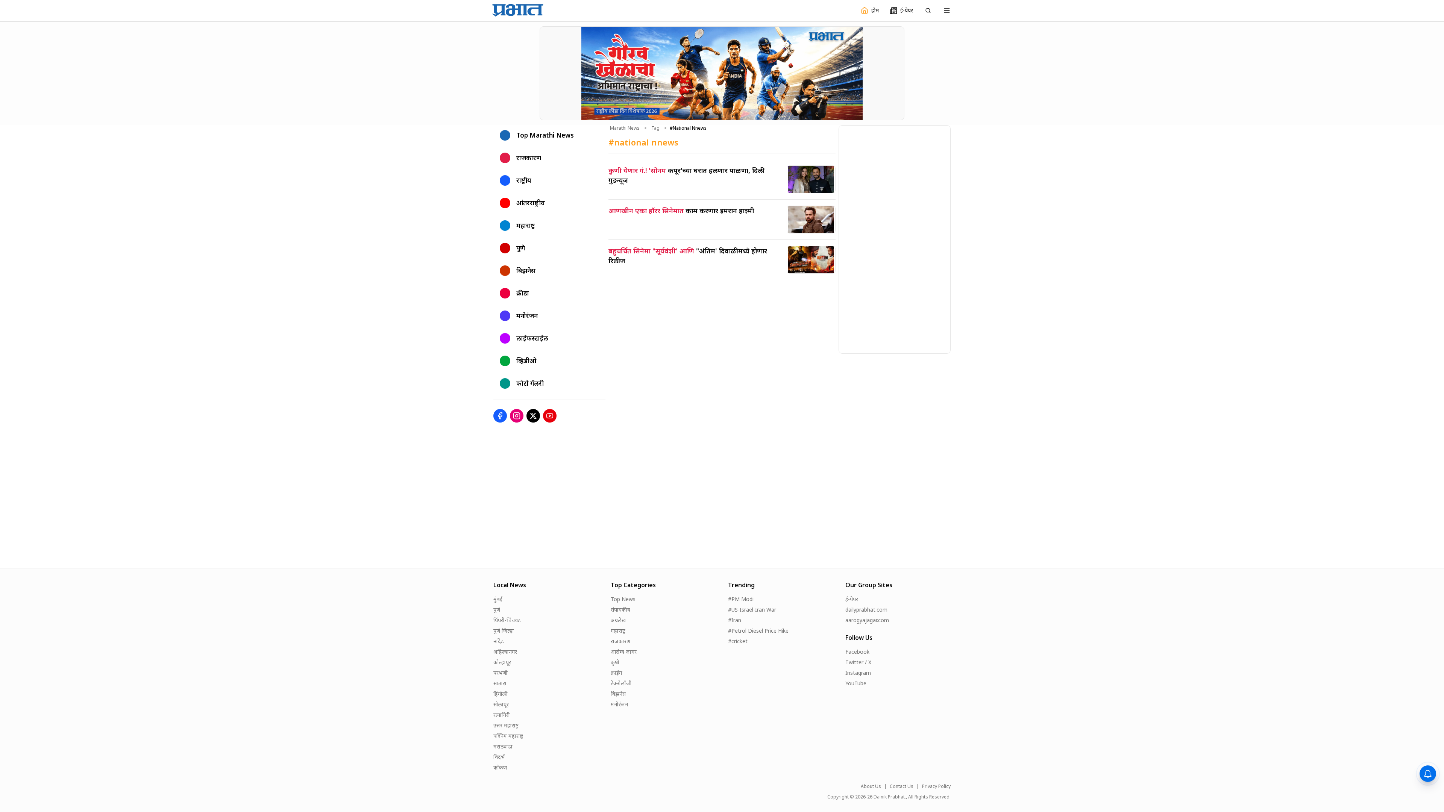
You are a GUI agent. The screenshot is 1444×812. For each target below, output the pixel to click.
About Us (871, 786)
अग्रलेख (618, 620)
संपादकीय (620, 609)
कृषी (615, 662)
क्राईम (616, 672)
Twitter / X (858, 662)
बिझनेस (618, 693)
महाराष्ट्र (618, 630)
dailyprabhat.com (866, 609)
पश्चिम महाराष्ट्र (508, 735)
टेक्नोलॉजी (621, 683)
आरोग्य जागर (624, 651)
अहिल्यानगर (505, 651)
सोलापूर (501, 704)
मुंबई (497, 599)
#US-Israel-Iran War (752, 609)
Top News (623, 599)
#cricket (738, 641)
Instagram (858, 672)
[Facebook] (500, 416)
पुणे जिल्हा (503, 630)
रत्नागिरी (501, 714)
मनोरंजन (619, 704)
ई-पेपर (851, 599)
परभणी (500, 672)
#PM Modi (741, 599)
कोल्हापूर (502, 662)
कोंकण (500, 767)
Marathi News (625, 128)
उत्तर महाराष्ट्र (506, 725)
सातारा (500, 683)
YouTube (855, 683)
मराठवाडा (503, 746)
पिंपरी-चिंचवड (507, 620)
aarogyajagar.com (867, 620)
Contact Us (901, 786)
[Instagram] (516, 416)
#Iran (734, 620)
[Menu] (947, 10)
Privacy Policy (936, 786)
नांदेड (498, 641)
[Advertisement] (895, 238)
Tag (655, 128)
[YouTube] (550, 416)
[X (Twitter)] (533, 416)
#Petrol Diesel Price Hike (758, 630)
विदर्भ (499, 756)
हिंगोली (500, 693)
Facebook (857, 651)
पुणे (496, 609)
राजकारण (620, 641)
